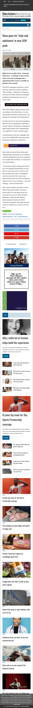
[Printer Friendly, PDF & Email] (6, 211)
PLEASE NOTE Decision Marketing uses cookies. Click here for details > (16, 5)
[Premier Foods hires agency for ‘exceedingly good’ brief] (7, 456)
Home (5, 1)
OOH (15, 216)
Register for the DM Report (18, 1)
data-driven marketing (15, 214)
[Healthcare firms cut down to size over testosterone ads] (16, 632)
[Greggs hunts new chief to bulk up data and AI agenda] (7, 464)
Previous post (12, 244)
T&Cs (9, 1)
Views (5, 315)
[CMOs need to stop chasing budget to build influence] (7, 391)
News (3, 495)
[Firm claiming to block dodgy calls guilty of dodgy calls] (7, 447)
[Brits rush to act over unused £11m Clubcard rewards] (16, 660)
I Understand (16, 704)
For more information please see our (16, 706)
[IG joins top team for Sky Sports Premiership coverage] (16, 411)
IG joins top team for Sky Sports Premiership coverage (14, 419)
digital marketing (7, 216)
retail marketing (23, 216)
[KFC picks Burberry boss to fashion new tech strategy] (16, 688)
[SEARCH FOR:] (16, 28)
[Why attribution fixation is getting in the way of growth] (7, 382)
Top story (5, 578)
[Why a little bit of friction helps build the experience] (16, 334)
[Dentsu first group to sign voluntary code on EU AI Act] (7, 473)
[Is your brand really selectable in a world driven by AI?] (7, 366)
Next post (22, 244)
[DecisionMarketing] (16, 14)
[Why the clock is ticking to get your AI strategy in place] (7, 374)
